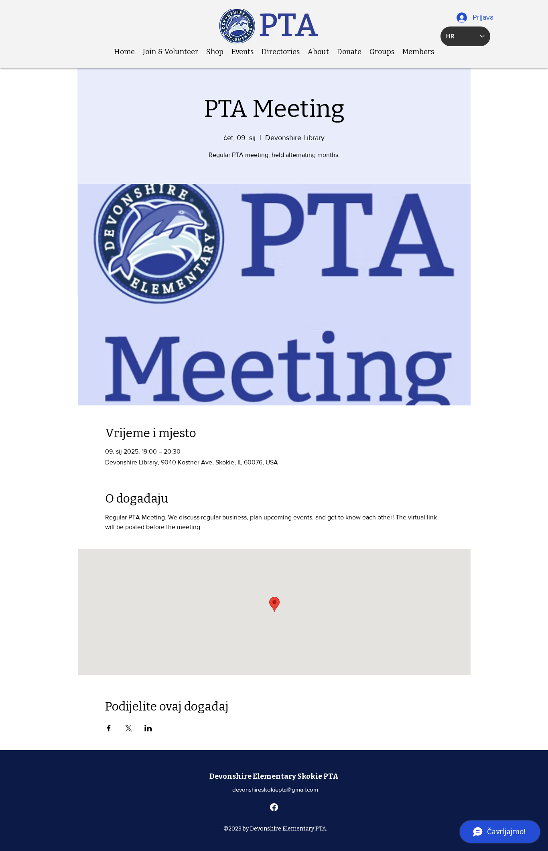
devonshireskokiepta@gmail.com (275, 789)
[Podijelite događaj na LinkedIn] (148, 728)
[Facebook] (274, 807)
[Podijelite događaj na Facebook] (109, 728)
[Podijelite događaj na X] (128, 728)
